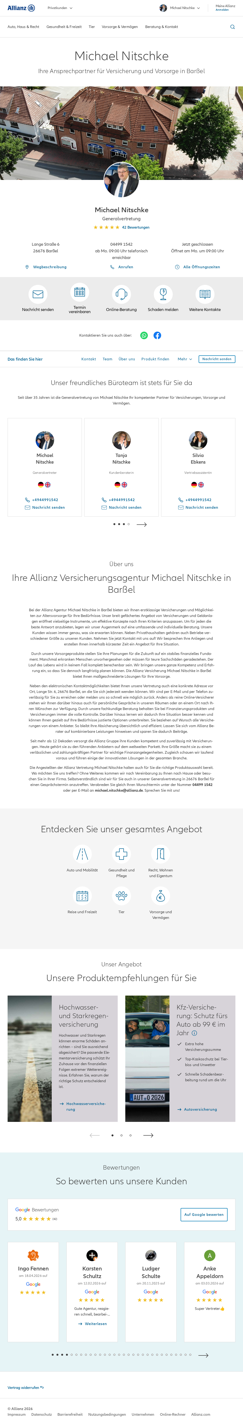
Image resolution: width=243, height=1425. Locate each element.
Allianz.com (200, 1414)
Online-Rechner (173, 1414)
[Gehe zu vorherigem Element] (100, 524)
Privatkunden (57, 8)
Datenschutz (41, 1414)
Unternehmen (143, 1414)
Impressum (17, 1414)
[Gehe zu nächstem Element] (143, 524)
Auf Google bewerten (204, 1214)
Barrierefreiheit (70, 1414)
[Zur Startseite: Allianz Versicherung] (21, 8)
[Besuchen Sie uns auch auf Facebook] (157, 335)
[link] (121, 299)
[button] (121, 180)
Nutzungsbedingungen (107, 1414)
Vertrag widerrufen (23, 1387)
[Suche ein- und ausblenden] (231, 27)
